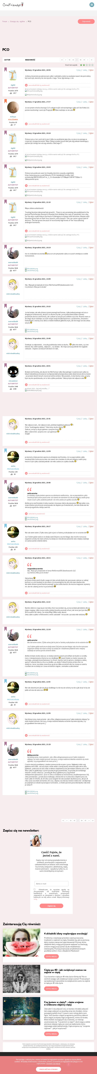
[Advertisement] (48, 35)
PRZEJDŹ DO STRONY (48, 1069)
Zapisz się (51, 906)
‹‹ (62, 59)
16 (73, 60)
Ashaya (13, 117)
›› (91, 59)
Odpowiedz (86, 21)
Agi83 (13, 85)
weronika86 (13, 262)
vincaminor (13, 381)
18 (80, 60)
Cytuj (78, 70)
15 (69, 60)
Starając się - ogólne (17, 21)
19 (84, 60)
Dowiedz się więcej (53, 1063)
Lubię (85, 70)
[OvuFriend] (13, 6)
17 (76, 60)
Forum (4, 21)
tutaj (35, 899)
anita (13, 466)
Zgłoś (91, 70)
